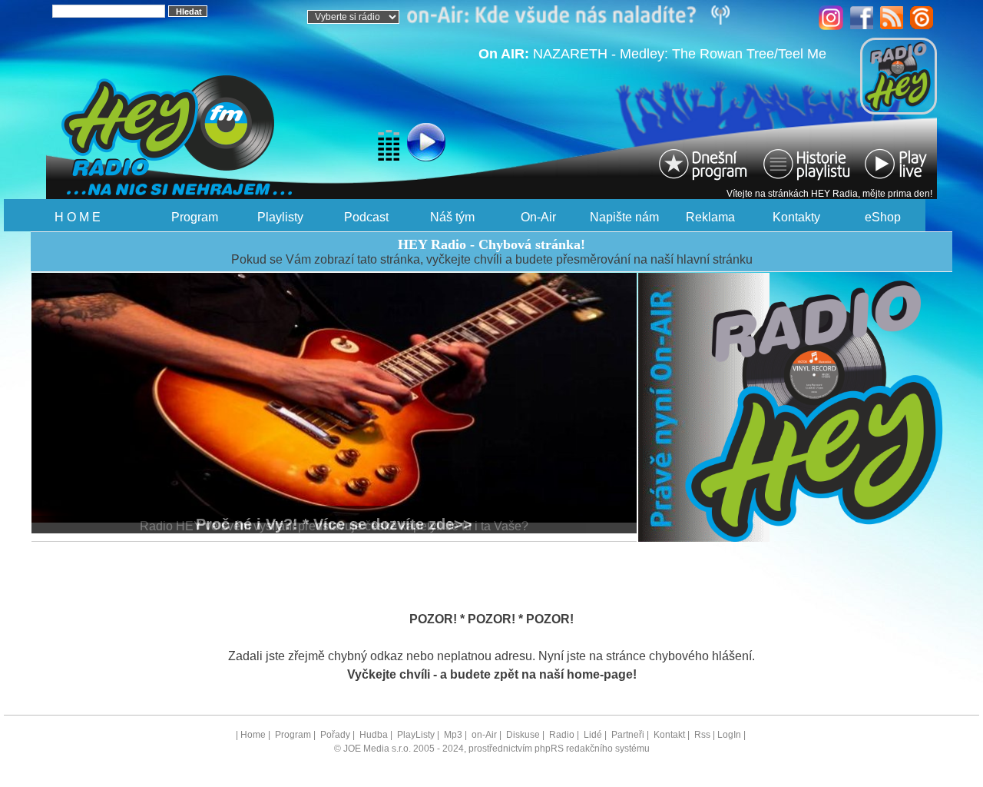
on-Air (484, 734)
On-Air (538, 217)
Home (253, 734)
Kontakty (796, 217)
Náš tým (452, 217)
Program (194, 217)
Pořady (335, 734)
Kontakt (669, 734)
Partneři (627, 734)
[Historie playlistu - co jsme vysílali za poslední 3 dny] (806, 163)
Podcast (366, 217)
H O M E (78, 217)
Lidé (593, 734)
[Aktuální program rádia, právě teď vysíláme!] (705, 163)
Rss (702, 734)
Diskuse (523, 734)
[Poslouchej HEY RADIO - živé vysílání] (387, 144)
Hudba (373, 734)
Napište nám (624, 217)
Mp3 (453, 734)
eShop (883, 217)
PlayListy (416, 734)
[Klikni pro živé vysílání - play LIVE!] (897, 163)
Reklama (710, 217)
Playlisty (280, 217)
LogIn (729, 734)
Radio (561, 734)
